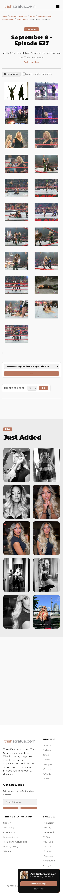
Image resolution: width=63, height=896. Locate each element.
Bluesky (47, 851)
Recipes (47, 764)
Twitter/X (48, 827)
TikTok (46, 837)
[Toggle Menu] (58, 6)
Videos (47, 750)
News (46, 759)
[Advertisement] (31, 680)
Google (47, 865)
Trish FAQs (9, 827)
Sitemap (7, 851)
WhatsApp (49, 860)
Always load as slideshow (39, 74)
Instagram (48, 823)
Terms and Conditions (15, 841)
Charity (47, 773)
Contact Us (9, 832)
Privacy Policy (10, 846)
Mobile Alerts (10, 837)
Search (7, 823)
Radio (46, 778)
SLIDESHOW (12, 74)
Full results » (32, 62)
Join (20, 808)
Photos (47, 745)
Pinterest (48, 856)
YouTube (48, 841)
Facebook (48, 832)
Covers (47, 769)
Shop (46, 755)
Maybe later (38, 889)
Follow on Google (39, 884)
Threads (47, 846)
